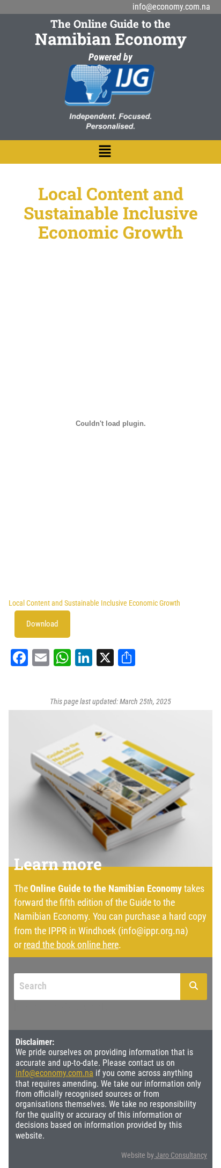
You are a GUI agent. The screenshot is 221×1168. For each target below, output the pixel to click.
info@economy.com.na (171, 7)
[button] (105, 152)
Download (42, 624)
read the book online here (71, 944)
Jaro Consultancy (181, 1155)
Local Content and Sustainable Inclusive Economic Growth (94, 603)
